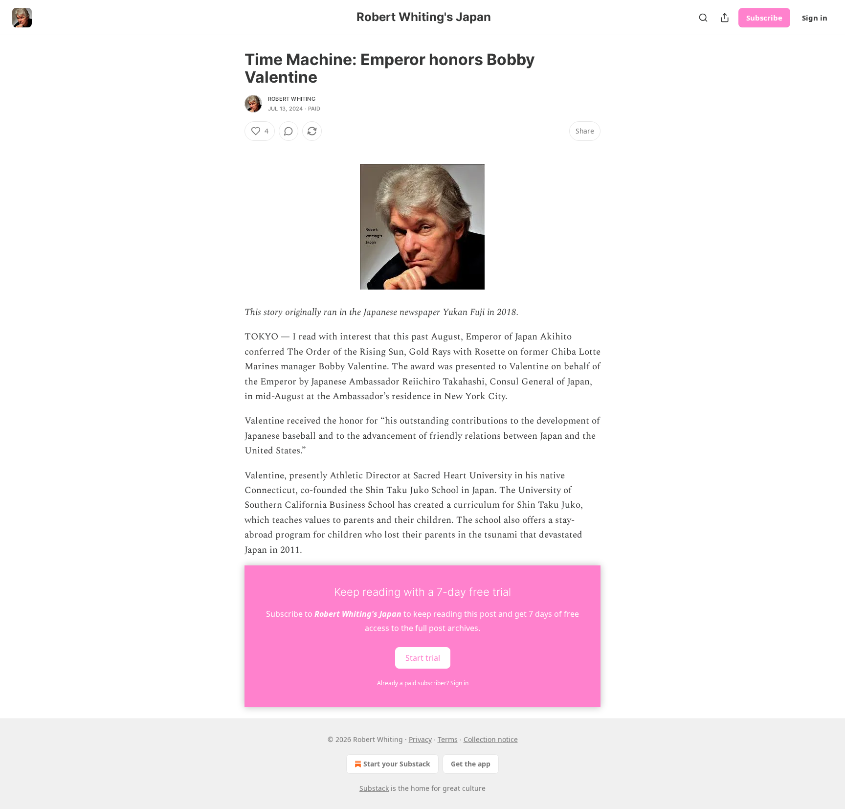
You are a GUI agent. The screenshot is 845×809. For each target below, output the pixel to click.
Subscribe (764, 17)
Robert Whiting (291, 98)
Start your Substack (396, 763)
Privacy (420, 739)
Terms (448, 739)
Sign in (814, 17)
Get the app (470, 763)
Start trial (422, 657)
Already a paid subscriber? (422, 683)
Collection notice (491, 739)
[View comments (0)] (288, 131)
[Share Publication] (724, 17)
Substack (374, 788)
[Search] (703, 17)
